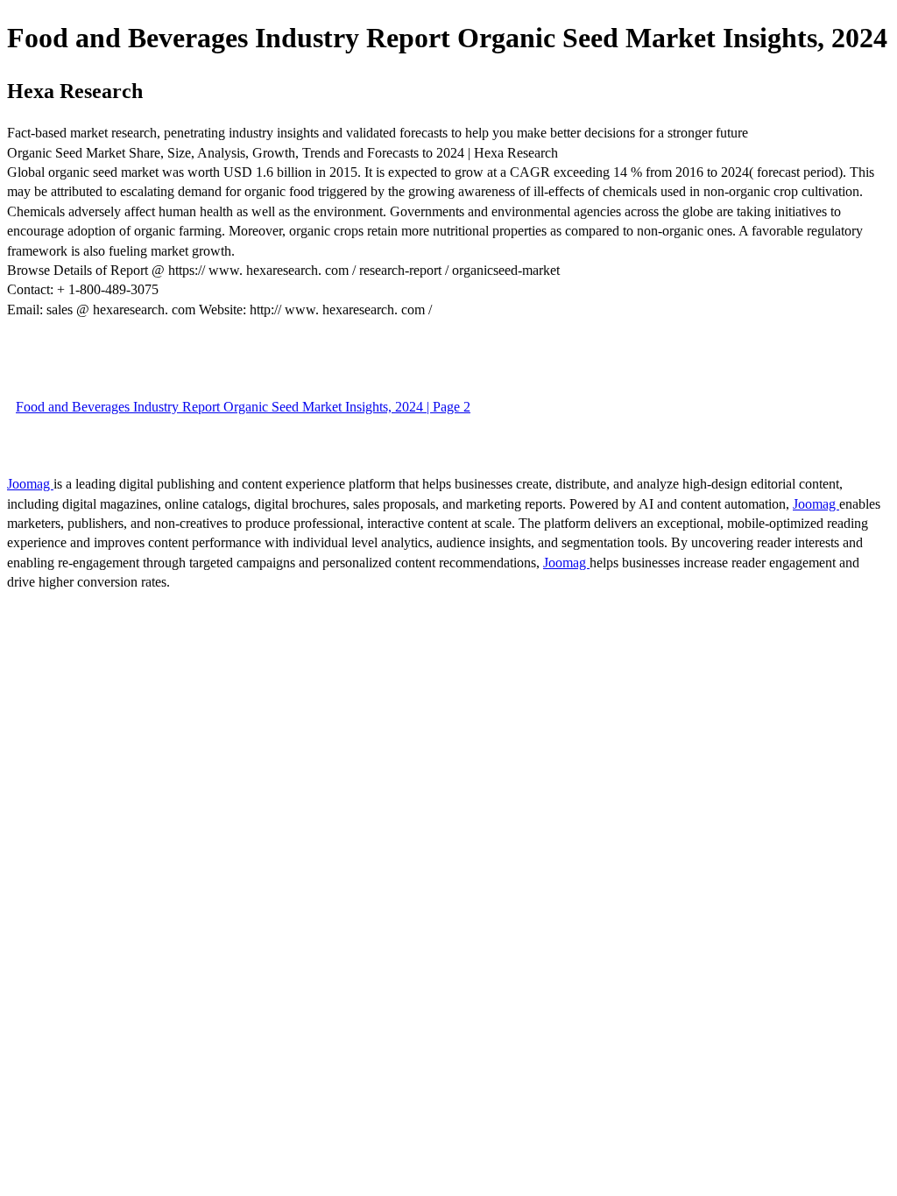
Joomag (30, 483)
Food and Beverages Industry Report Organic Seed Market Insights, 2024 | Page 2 (243, 406)
